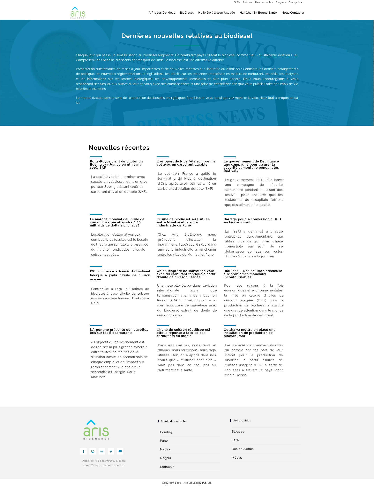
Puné (164, 440)
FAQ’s (237, 2)
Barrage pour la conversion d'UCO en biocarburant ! (252, 220)
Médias (247, 2)
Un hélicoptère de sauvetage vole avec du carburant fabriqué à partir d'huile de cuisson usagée (186, 274)
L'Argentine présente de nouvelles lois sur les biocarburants (119, 331)
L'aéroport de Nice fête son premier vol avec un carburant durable (187, 163)
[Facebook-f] (83, 451)
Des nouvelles (264, 2)
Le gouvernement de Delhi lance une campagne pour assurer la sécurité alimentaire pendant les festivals (251, 166)
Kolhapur (167, 467)
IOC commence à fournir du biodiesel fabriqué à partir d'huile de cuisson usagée (120, 275)
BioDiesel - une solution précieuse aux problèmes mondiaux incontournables (253, 274)
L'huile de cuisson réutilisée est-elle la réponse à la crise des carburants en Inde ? (184, 333)
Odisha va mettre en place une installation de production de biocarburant (250, 333)
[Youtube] (120, 451)
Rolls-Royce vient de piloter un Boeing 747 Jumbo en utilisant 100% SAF (116, 164)
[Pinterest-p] (111, 451)
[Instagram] (92, 451)
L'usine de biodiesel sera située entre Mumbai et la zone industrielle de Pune (183, 222)
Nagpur (165, 458)
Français (294, 2)
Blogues (281, 2)
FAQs (236, 440)
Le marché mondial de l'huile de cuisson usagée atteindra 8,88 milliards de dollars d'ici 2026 (117, 222)
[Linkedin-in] (102, 451)
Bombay (166, 432)
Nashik (165, 449)
